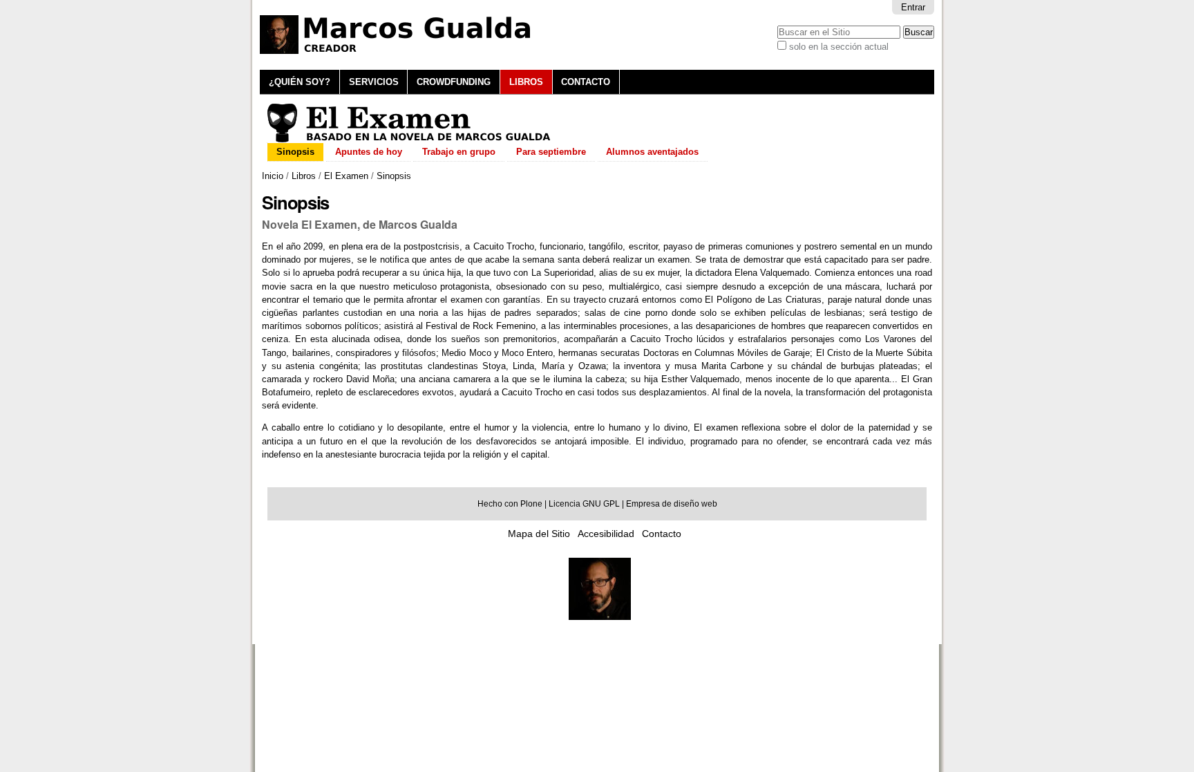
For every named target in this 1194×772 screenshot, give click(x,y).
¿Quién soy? (299, 82)
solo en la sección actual (839, 46)
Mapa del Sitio (539, 534)
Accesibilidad (606, 534)
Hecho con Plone (509, 504)
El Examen (346, 176)
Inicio (272, 176)
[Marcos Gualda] (600, 616)
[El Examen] (409, 136)
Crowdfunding (454, 82)
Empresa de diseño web (671, 504)
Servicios (374, 82)
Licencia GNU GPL (584, 504)
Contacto (585, 82)
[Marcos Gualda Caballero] (401, 35)
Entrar (913, 7)
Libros (526, 82)
